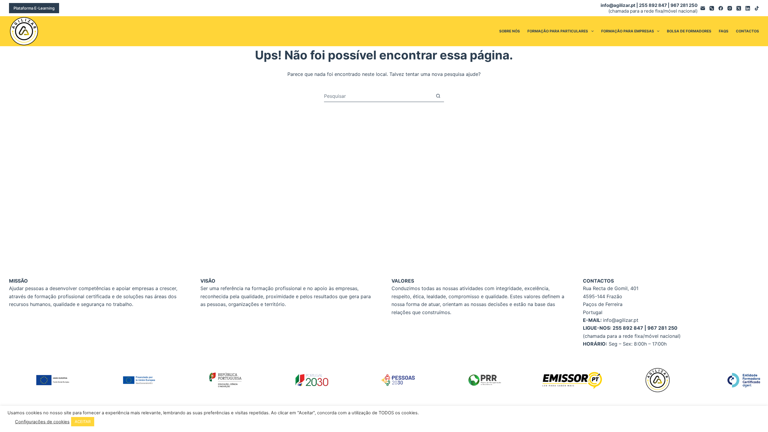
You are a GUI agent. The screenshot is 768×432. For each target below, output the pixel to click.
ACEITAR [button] (83, 421)
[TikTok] (756, 8)
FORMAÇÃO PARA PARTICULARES (557, 31)
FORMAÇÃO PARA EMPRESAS (627, 31)
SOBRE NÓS (509, 31)
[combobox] (378, 96)
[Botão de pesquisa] (438, 96)
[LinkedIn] (748, 8)
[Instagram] (730, 8)
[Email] (702, 8)
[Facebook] (720, 8)
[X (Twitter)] (738, 8)
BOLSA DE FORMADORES (689, 31)
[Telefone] (712, 8)
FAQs (723, 31)
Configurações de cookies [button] (42, 421)
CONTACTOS (747, 31)
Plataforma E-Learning (34, 8)
